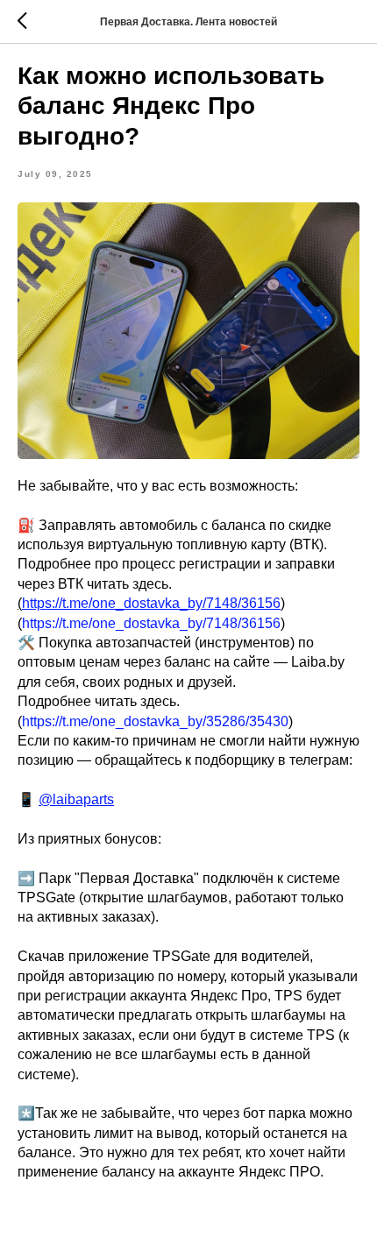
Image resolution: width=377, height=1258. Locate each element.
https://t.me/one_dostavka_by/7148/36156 (151, 603)
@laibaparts (76, 799)
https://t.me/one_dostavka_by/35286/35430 (155, 721)
